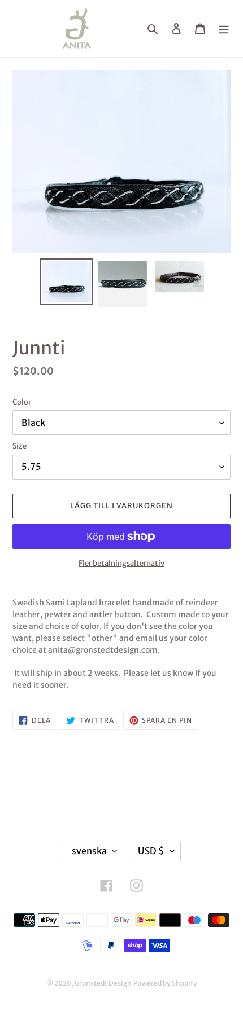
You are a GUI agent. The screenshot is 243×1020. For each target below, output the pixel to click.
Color (21, 402)
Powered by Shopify (165, 983)
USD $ (151, 850)
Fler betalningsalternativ (121, 563)
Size (19, 446)
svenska (89, 850)
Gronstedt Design (103, 983)
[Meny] (224, 28)
